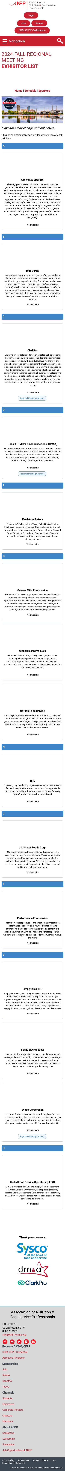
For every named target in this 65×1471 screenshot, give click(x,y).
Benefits (7, 1380)
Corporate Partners (12, 1409)
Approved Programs (13, 1357)
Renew (39, 23)
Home (18, 90)
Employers (8, 1404)
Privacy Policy (8, 1460)
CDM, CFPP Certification (32, 30)
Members (7, 1421)
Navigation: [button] (17, 41)
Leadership (8, 1438)
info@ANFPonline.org (14, 1334)
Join (23, 23)
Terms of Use (23, 1460)
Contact (35, 1460)
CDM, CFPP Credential (14, 1352)
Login (31, 16)
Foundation (8, 1444)
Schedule (30, 90)
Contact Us (8, 1432)
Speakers (44, 90)
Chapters (7, 1415)
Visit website (33, 224)
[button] (60, 41)
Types (5, 1386)
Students (7, 1398)
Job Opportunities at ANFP (17, 1450)
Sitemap (45, 1460)
